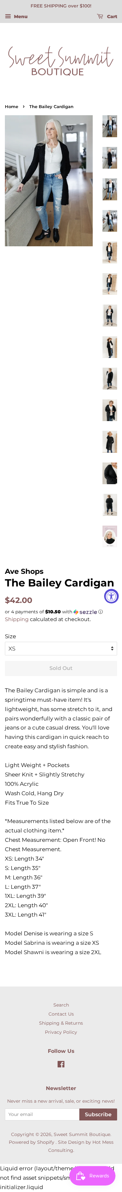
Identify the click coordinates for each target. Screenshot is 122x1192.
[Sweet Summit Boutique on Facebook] (61, 1065)
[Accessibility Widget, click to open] (111, 596)
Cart (111, 16)
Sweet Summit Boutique (82, 1134)
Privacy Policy (61, 1032)
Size (10, 636)
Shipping (17, 619)
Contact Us (61, 1014)
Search (61, 1005)
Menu (20, 16)
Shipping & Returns (61, 1023)
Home (11, 106)
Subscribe (98, 1114)
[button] (61, 612)
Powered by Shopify (31, 1142)
